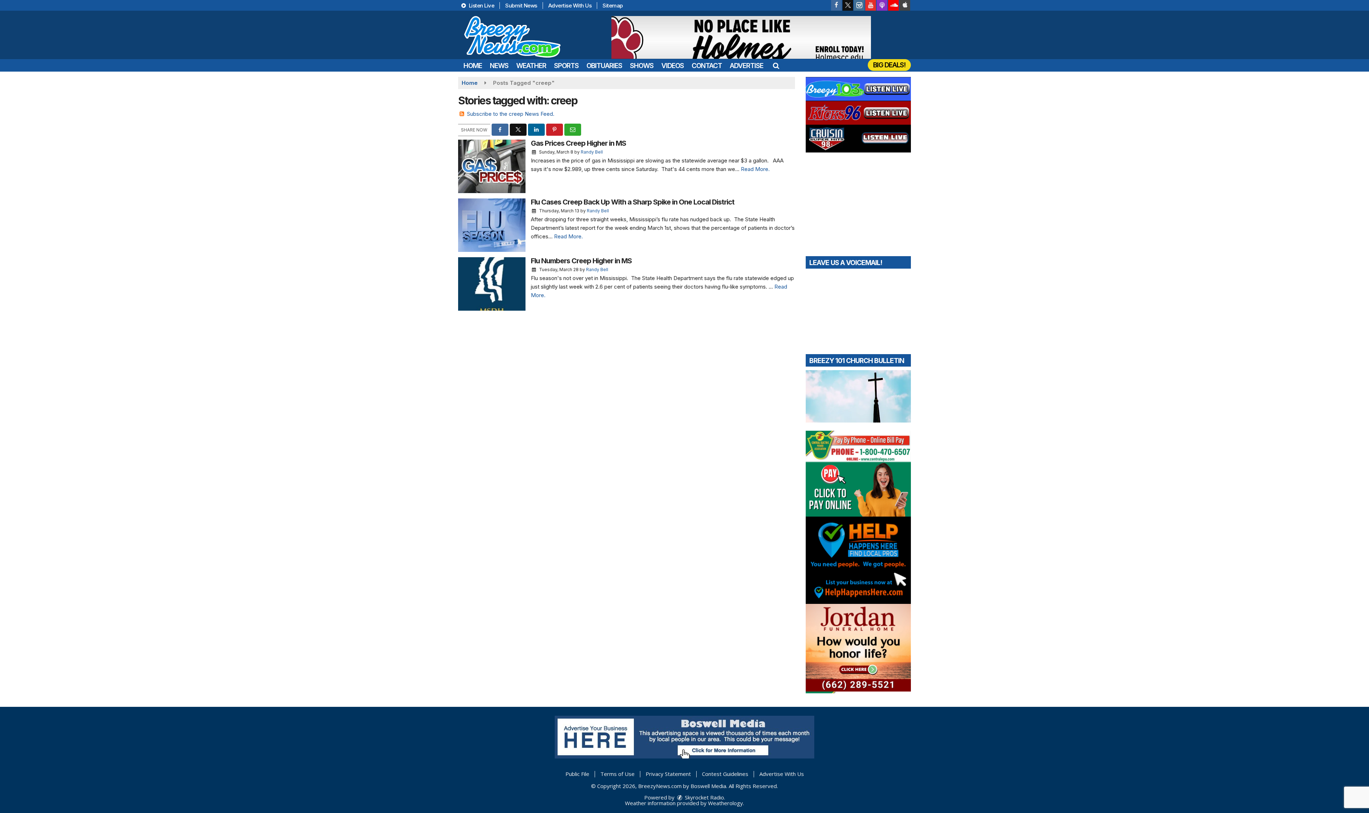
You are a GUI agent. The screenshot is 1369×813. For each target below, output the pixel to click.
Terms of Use (617, 773)
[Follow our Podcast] (882, 5)
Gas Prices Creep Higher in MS (578, 143)
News (499, 66)
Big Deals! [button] (889, 65)
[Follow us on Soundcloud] (893, 5)
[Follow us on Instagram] (859, 5)
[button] (776, 66)
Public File (577, 773)
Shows (641, 66)
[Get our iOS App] (904, 5)
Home (472, 66)
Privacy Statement (668, 773)
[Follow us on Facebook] (836, 5)
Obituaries (604, 66)
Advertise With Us (570, 5)
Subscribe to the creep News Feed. (510, 113)
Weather (531, 66)
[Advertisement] (741, 37)
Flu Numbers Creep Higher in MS (581, 261)
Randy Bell (592, 152)
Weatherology (725, 803)
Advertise (746, 66)
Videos (672, 66)
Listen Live (480, 5)
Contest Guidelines (725, 773)
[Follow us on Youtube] (870, 5)
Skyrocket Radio (703, 797)
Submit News (521, 5)
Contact (707, 66)
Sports (566, 66)
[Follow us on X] (847, 5)
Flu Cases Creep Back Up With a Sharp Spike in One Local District (632, 202)
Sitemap (613, 5)
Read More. (755, 169)
